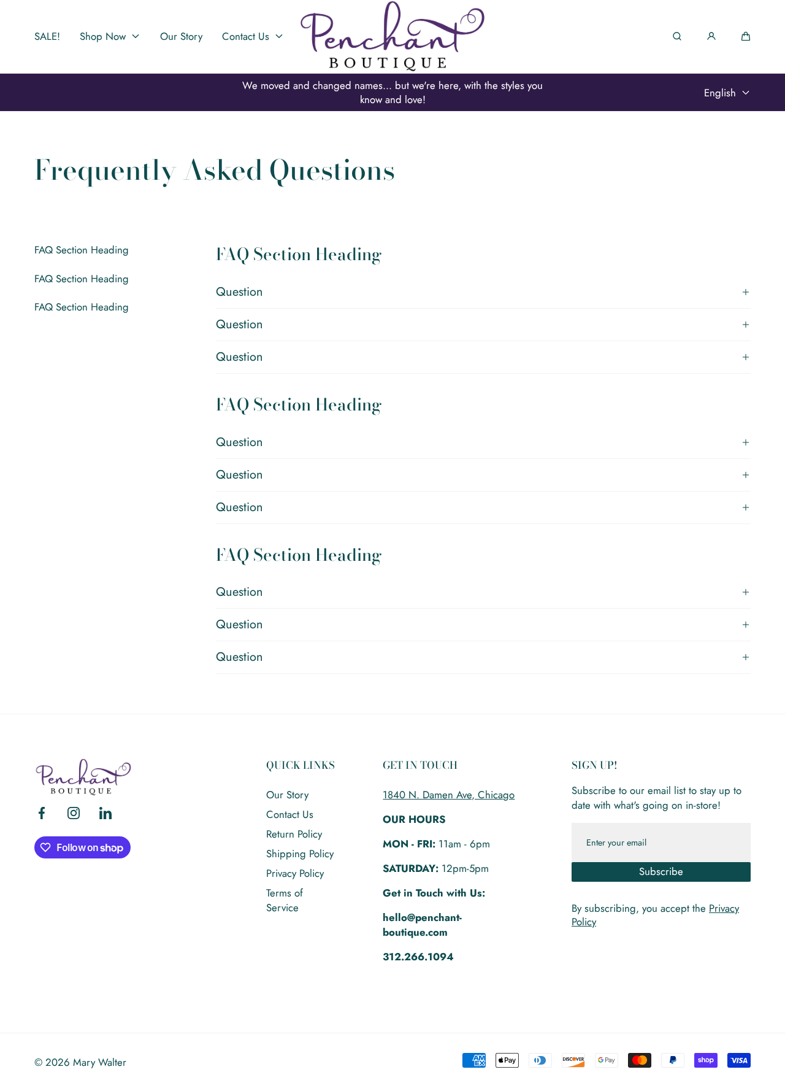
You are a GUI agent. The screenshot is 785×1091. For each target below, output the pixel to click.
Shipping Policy (300, 853)
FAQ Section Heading (81, 249)
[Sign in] (711, 36)
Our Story (287, 794)
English (720, 92)
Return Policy (294, 834)
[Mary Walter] (392, 36)
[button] (746, 36)
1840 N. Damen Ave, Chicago (449, 794)
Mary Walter (99, 1062)
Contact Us (289, 814)
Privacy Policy (295, 873)
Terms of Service (284, 900)
